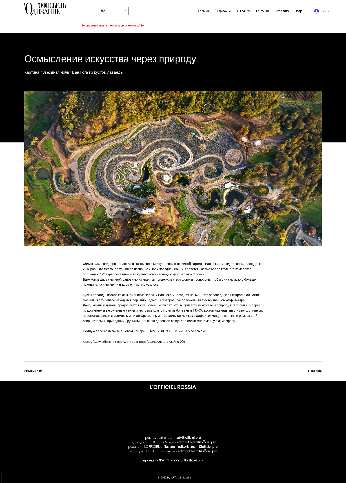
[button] (262, 11)
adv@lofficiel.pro (188, 438)
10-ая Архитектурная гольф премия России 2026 (113, 25)
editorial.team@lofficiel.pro (196, 442)
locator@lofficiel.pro (188, 460)
